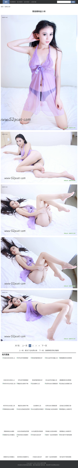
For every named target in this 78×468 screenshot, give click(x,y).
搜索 (73, 2)
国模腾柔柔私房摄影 (52, 350)
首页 (6, 2)
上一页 (24, 346)
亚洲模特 (13, 2)
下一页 (44, 346)
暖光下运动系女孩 (31, 350)
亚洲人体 (7, 6)
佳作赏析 (26, 2)
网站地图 (48, 463)
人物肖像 (33, 2)
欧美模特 (20, 2)
